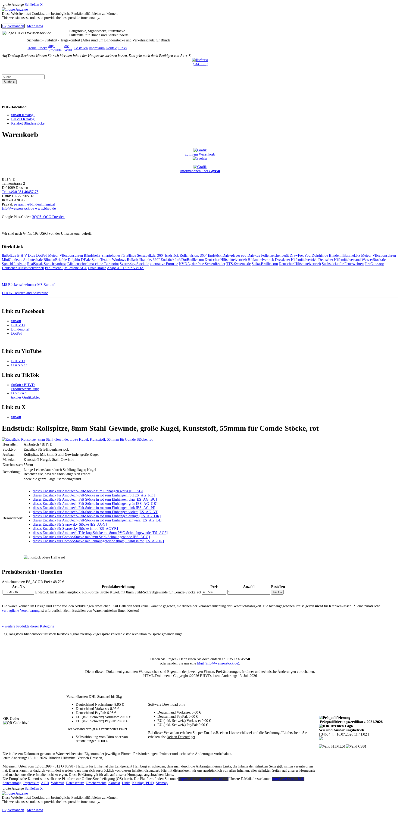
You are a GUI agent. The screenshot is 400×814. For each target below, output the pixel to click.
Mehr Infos (35, 26)
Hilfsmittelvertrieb (261, 260)
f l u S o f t (19, 365)
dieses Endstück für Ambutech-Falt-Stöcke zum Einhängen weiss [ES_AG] (88, 491)
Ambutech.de (33, 260)
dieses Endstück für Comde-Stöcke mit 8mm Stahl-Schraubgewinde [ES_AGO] (91, 537)
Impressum (97, 48)
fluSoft (16, 321)
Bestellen (81, 48)
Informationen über (200, 171)
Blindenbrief (20, 329)
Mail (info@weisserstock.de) (218, 663)
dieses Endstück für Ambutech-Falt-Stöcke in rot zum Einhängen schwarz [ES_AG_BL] (97, 520)
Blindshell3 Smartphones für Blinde (110, 255)
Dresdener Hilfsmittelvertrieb (296, 260)
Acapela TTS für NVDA (125, 268)
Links (122, 48)
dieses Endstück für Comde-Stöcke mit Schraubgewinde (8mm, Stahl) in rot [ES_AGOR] (98, 541)
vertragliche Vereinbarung (21, 610)
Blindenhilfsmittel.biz (344, 255)
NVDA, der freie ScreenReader (202, 264)
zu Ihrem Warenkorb (200, 154)
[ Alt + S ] (200, 64)
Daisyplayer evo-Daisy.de (241, 255)
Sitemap (162, 783)
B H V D (18, 325)
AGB (45, 783)
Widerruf (57, 783)
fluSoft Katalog (22, 115)
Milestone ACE (75, 268)
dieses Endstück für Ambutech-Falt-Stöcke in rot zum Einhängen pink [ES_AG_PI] (94, 508)
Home (32, 48)
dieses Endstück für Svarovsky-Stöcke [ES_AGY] (70, 524)
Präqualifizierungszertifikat (351, 722)
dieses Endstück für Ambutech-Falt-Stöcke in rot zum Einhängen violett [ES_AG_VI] (95, 512)
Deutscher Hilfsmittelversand (339, 260)
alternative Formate (164, 264)
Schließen (32, 4)
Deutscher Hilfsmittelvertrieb (226, 260)
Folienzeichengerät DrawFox (282, 255)
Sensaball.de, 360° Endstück (158, 255)
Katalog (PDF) (143, 783)
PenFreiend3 (54, 268)
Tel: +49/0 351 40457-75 (20, 192)
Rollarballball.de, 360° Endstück (150, 260)
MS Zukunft (46, 285)
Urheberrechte (96, 783)
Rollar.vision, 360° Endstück (201, 255)
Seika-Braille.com (265, 264)
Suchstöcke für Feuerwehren (343, 264)
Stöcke (42, 48)
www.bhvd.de (45, 208)
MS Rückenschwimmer (19, 285)
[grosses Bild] (77, 439)
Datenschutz (75, 783)
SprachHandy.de (14, 264)
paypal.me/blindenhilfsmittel (34, 204)
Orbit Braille (97, 268)
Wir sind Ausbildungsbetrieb (341, 730)
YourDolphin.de (316, 255)
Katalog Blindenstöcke (28, 123)
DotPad (42, 255)
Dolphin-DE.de (79, 260)
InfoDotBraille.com (189, 260)
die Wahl (68, 48)
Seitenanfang (12, 783)
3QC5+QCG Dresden (48, 217)
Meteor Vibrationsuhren (65, 255)
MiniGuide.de (12, 260)
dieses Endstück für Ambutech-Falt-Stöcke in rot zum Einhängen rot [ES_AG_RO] (94, 495)
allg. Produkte (55, 48)
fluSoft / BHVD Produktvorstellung (25, 387)
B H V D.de (26, 255)
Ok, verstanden (13, 26)
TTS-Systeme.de (238, 264)
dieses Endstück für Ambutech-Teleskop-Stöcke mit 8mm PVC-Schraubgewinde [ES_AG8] (100, 533)
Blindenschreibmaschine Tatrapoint (93, 264)
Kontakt (111, 48)
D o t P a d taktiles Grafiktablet (25, 395)
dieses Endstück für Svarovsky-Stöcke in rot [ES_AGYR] (75, 528)
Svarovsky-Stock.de (134, 264)
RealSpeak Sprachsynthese (46, 264)
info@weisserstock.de (18, 208)
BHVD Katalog (23, 119)
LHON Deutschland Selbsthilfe (25, 293)
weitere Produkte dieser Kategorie (28, 626)
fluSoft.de (9, 255)
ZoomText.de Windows (108, 260)
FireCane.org (374, 264)
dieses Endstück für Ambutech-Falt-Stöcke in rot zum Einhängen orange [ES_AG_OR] (97, 516)
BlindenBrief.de (55, 260)
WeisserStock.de (374, 260)
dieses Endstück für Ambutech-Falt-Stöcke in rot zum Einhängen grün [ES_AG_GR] (95, 503)
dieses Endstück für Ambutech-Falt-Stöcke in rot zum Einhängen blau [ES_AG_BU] (95, 499)
